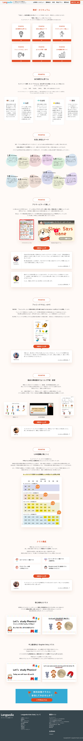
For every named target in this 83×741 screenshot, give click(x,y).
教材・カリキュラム (25, 720)
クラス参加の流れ (24, 722)
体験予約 (75, 2)
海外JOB (51, 727)
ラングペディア (52, 717)
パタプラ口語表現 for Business (55, 720)
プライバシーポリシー (25, 729)
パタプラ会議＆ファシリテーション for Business (59, 721)
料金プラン (59, 2)
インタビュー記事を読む (63, 266)
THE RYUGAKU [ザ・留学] (54, 724)
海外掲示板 (51, 725)
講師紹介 (48, 2)
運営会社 (66, 2)
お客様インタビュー (38, 2)
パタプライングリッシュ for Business (56, 718)
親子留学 (23, 723)
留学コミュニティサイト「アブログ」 (57, 723)
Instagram (51, 734)
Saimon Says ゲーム (48, 213)
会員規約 (23, 727)
